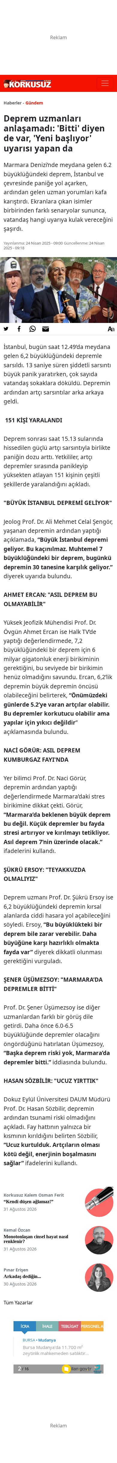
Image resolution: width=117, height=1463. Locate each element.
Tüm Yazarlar (18, 1302)
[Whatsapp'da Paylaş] (32, 329)
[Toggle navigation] (105, 83)
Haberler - (14, 103)
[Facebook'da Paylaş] (19, 329)
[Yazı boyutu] (111, 329)
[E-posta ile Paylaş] (46, 329)
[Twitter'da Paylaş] (6, 329)
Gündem (34, 103)
